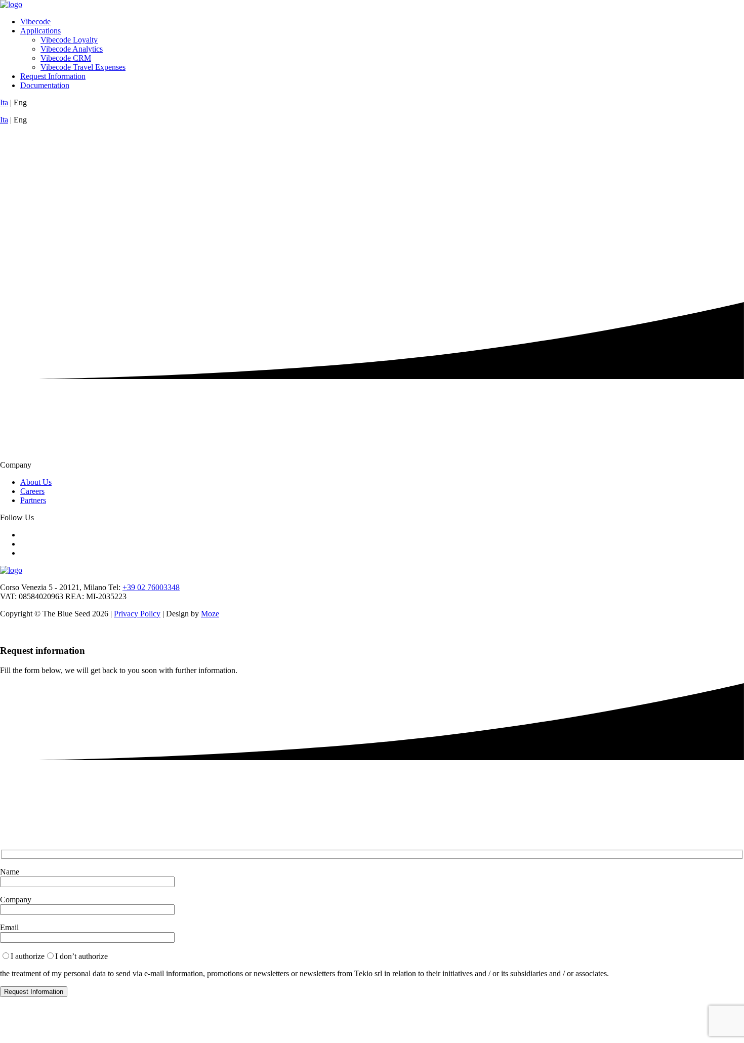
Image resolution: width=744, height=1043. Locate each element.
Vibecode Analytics (71, 49)
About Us (36, 482)
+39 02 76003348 (151, 587)
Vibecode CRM (65, 58)
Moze (210, 613)
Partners (33, 500)
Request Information (53, 76)
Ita (4, 102)
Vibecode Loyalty (69, 39)
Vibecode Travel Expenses (83, 67)
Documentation (44, 85)
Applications (40, 30)
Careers (32, 491)
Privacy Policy (137, 613)
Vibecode (35, 21)
